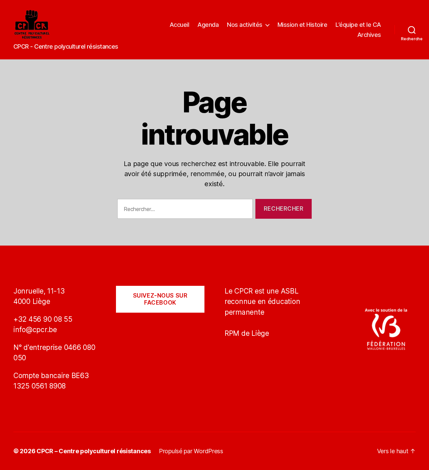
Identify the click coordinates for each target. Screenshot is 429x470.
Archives (369, 34)
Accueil (179, 24)
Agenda (208, 24)
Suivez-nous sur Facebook (160, 299)
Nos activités (244, 24)
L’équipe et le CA (358, 24)
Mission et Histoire (302, 24)
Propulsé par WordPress (191, 451)
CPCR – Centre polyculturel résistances (94, 451)
